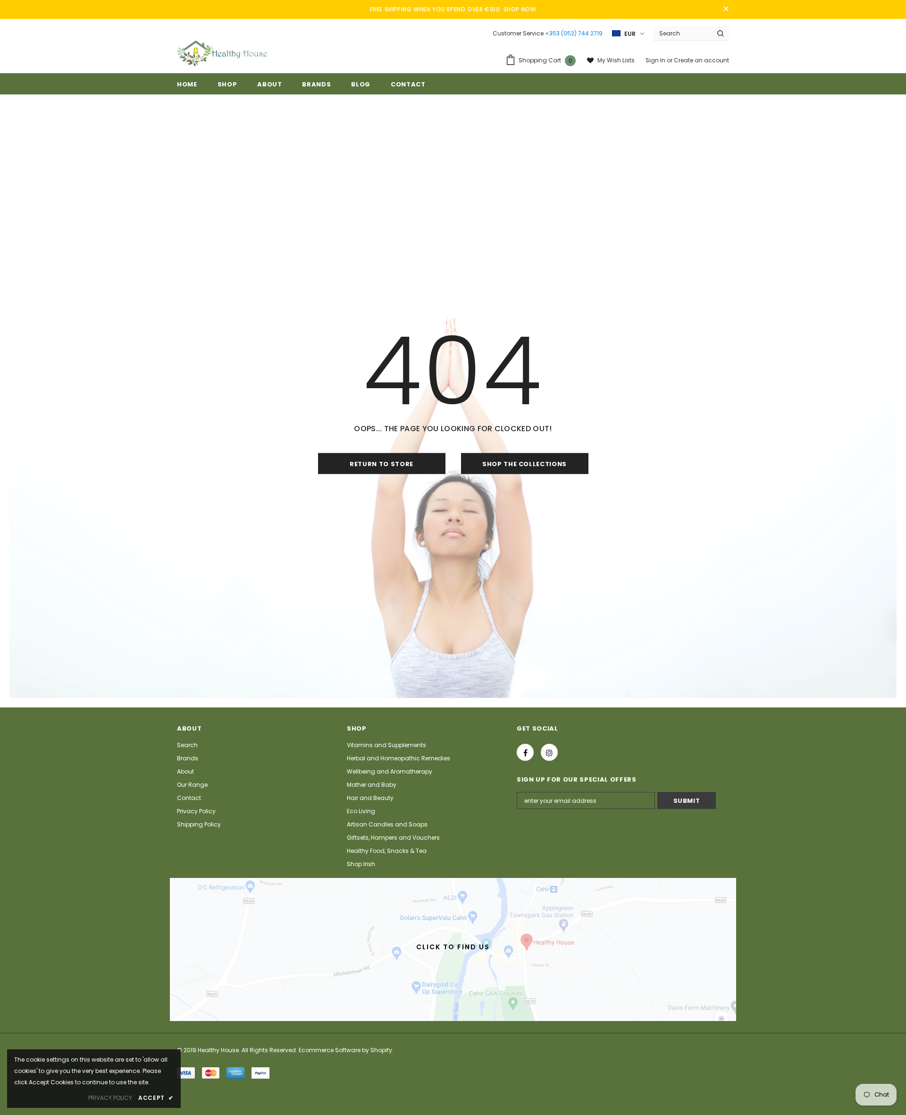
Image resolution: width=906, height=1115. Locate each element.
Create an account (701, 60)
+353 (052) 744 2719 (574, 33)
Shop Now (520, 9)
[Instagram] (549, 752)
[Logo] (222, 53)
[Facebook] (525, 752)
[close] (725, 9)
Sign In (656, 60)
